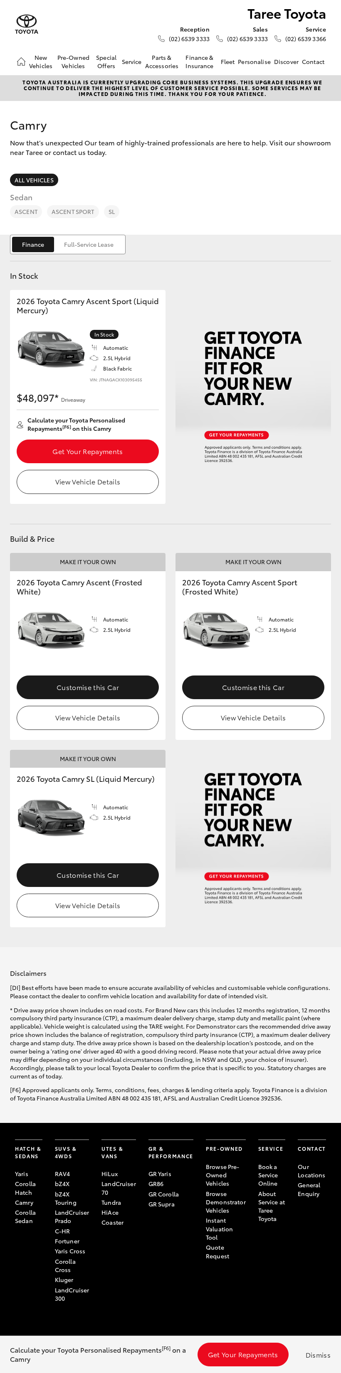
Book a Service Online (268, 1175)
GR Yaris (159, 1173)
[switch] (68, 244)
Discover (286, 61)
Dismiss (318, 1354)
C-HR (62, 1231)
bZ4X (62, 1183)
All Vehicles (34, 180)
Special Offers (106, 61)
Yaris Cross (70, 1251)
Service (132, 61)
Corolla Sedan (25, 1216)
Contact (313, 61)
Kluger (64, 1279)
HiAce (110, 1212)
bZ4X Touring (66, 1198)
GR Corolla (163, 1194)
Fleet (228, 61)
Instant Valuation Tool (219, 1228)
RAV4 (62, 1173)
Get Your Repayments (87, 451)
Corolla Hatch (25, 1187)
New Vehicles (40, 61)
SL (112, 211)
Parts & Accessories (162, 61)
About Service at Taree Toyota (271, 1206)
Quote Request (217, 1251)
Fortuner (67, 1241)
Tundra (111, 1202)
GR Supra (161, 1204)
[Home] (21, 61)
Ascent (26, 211)
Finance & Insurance (199, 61)
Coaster (112, 1222)
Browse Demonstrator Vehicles (226, 1202)
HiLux (109, 1173)
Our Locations (311, 1170)
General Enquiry (309, 1189)
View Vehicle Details (87, 481)
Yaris (21, 1173)
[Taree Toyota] (26, 24)
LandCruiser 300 (72, 1294)
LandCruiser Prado (72, 1216)
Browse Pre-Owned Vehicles (223, 1175)
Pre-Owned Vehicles (73, 61)
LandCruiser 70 (118, 1187)
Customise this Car (88, 687)
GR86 (156, 1183)
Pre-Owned (224, 1148)
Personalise (254, 61)
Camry (24, 1202)
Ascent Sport (73, 211)
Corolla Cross (65, 1265)
